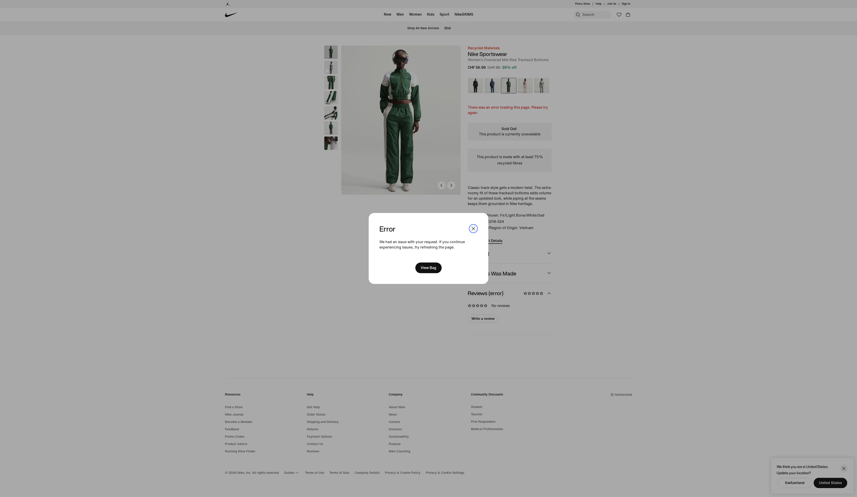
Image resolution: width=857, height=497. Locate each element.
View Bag (428, 268)
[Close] (473, 229)
